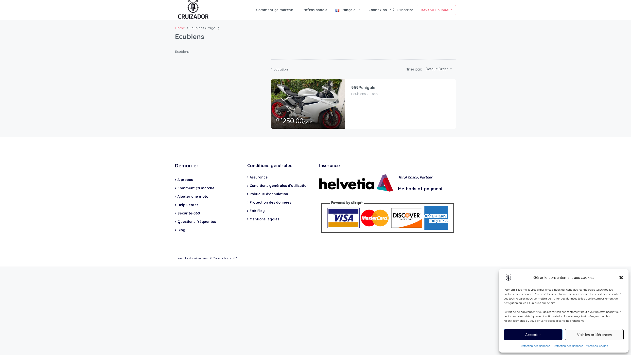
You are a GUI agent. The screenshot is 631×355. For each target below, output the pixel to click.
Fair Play (257, 211)
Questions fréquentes (196, 221)
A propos (185, 180)
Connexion (377, 10)
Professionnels (314, 10)
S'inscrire (405, 10)
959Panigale (363, 87)
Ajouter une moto (192, 196)
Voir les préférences (594, 334)
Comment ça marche (274, 10)
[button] (621, 277)
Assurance (259, 177)
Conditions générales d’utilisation (279, 185)
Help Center (187, 205)
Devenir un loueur (436, 10)
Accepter (533, 334)
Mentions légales (597, 346)
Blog (181, 230)
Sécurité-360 (188, 213)
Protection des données (535, 346)
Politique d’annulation (269, 194)
